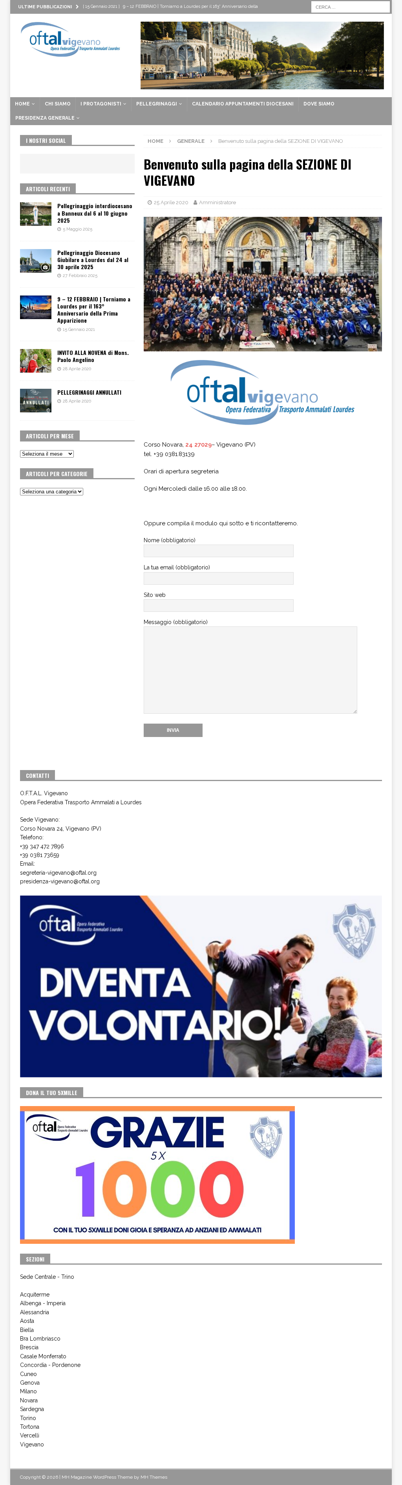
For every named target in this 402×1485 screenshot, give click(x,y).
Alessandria (34, 1312)
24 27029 (198, 444)
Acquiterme (34, 1294)
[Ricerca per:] (350, 6)
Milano (28, 1391)
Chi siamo (58, 104)
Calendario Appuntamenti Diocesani (243, 104)
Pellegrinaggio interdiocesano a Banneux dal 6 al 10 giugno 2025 (94, 212)
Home (22, 104)
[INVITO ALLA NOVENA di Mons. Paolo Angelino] (35, 361)
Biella (27, 1330)
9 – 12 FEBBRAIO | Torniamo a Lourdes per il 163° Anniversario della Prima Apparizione (93, 310)
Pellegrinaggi (156, 104)
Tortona (29, 1427)
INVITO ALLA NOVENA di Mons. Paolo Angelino (93, 356)
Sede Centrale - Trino (47, 1277)
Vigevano (32, 1444)
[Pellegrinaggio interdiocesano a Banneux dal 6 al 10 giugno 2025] (35, 214)
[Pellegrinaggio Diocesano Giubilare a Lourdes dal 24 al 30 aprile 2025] (35, 261)
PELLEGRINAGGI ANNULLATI (89, 392)
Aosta (27, 1321)
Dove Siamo (318, 104)
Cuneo (28, 1374)
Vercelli (29, 1435)
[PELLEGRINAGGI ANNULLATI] (35, 400)
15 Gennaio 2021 (79, 329)
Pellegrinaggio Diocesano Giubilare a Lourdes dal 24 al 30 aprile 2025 (92, 259)
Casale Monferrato (43, 1356)
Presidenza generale (45, 118)
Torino (28, 1418)
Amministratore (217, 202)
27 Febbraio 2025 (80, 275)
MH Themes (154, 1477)
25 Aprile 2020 (171, 202)
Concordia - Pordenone (50, 1365)
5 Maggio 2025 (77, 229)
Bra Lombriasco (40, 1338)
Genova (30, 1383)
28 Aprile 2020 (77, 368)
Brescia (29, 1347)
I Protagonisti (100, 104)
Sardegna (32, 1409)
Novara (29, 1400)
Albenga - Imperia (43, 1303)
